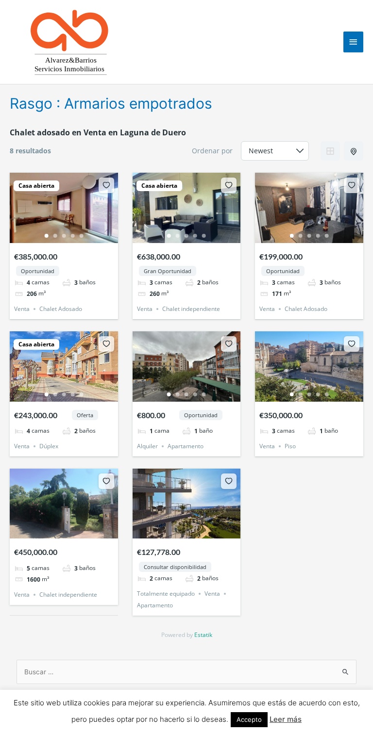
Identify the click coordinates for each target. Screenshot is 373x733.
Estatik (203, 635)
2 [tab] (55, 236)
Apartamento (185, 446)
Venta (22, 309)
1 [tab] (46, 236)
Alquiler (147, 446)
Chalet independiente (191, 309)
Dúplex (48, 446)
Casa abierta (36, 186)
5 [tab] (81, 236)
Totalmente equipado (166, 593)
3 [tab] (64, 236)
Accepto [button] (249, 719)
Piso (290, 446)
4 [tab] (72, 236)
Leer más (286, 719)
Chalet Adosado (60, 309)
